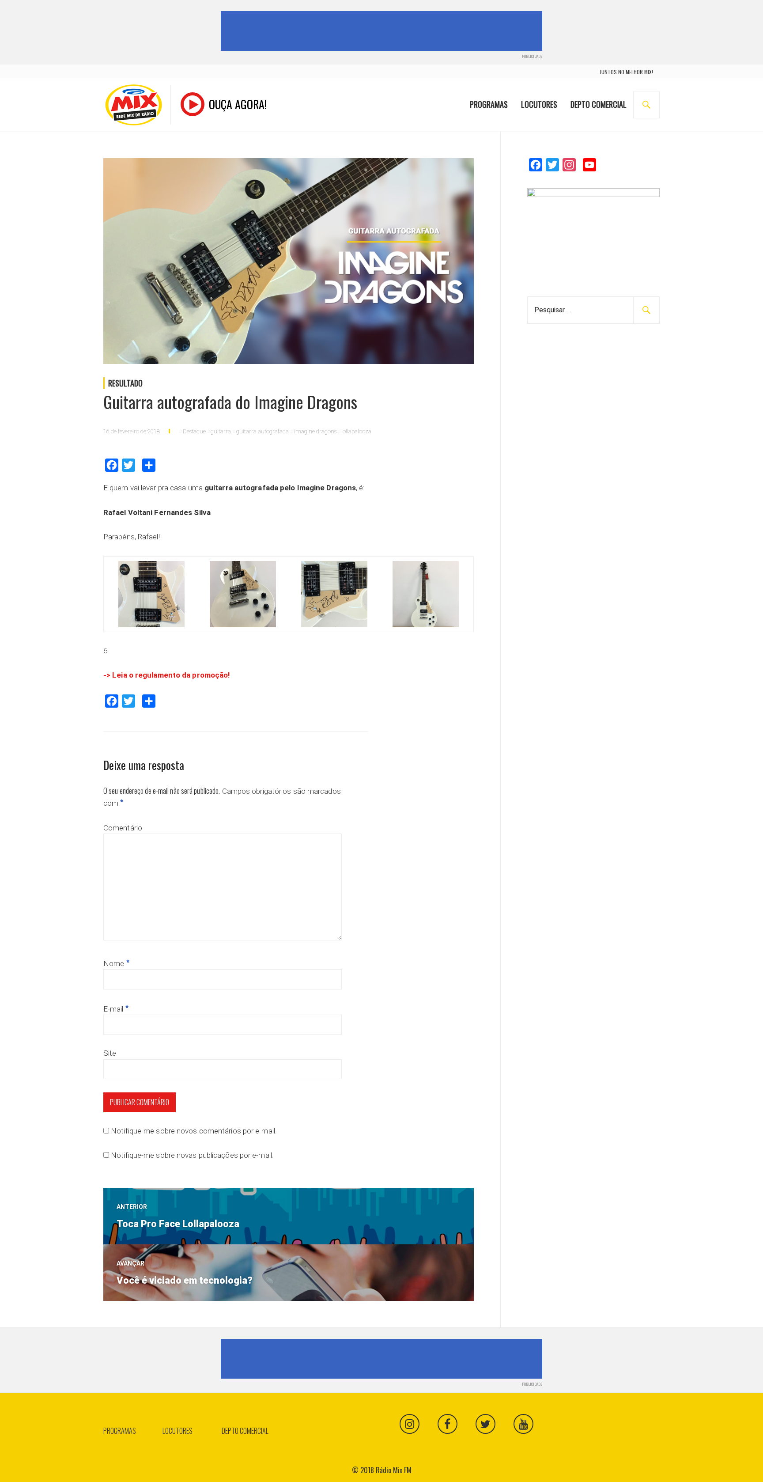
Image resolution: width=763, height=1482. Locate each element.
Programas (489, 104)
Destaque (194, 431)
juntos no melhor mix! (626, 72)
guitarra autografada (262, 431)
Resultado (125, 383)
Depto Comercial (598, 104)
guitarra (221, 431)
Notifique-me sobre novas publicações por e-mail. (192, 1155)
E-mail (115, 1008)
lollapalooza (356, 431)
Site (109, 1053)
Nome (116, 963)
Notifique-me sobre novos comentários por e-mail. (193, 1130)
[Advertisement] (383, 31)
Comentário (122, 827)
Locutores (539, 104)
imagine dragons (315, 431)
